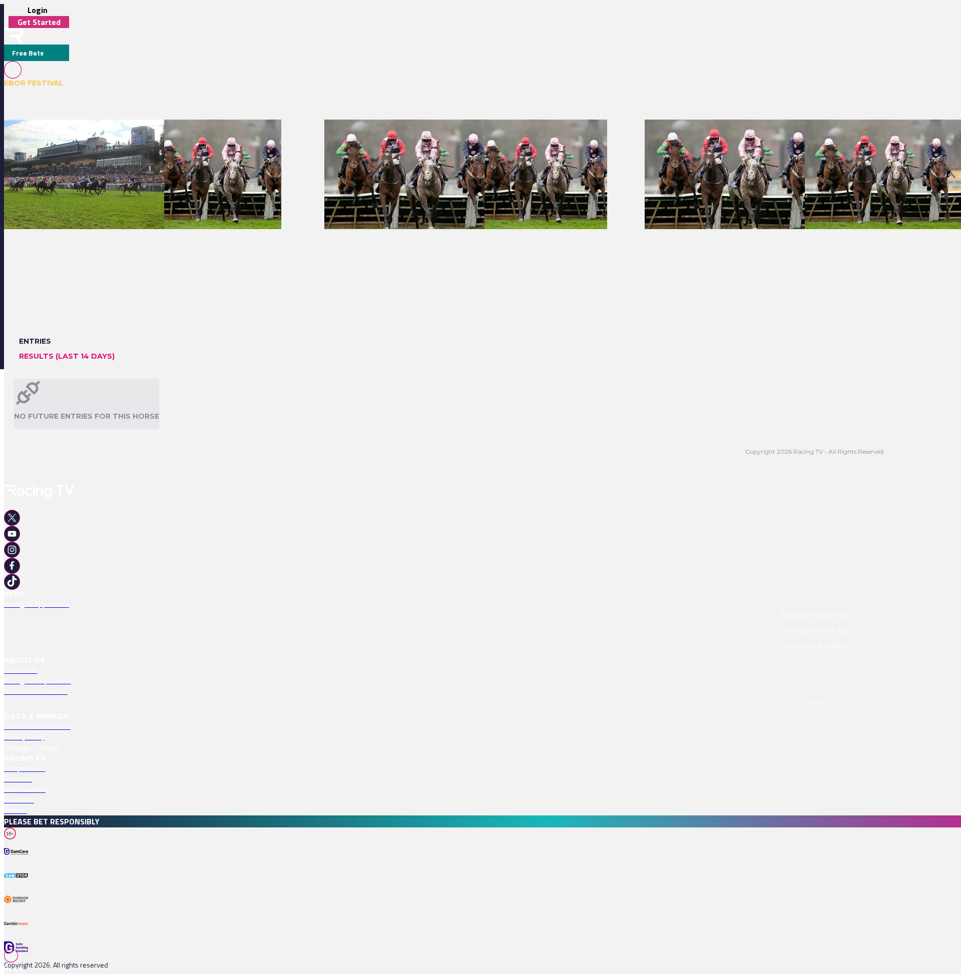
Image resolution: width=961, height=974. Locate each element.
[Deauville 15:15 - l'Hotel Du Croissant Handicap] (79, 137)
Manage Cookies (31, 748)
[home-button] (14, 36)
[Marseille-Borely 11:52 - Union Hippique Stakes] (881, 137)
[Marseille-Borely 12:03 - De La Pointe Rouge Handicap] (411, 137)
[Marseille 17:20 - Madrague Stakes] (541, 137)
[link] (84, 137)
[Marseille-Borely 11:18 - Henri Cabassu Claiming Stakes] (734, 137)
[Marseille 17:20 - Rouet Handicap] (217, 137)
